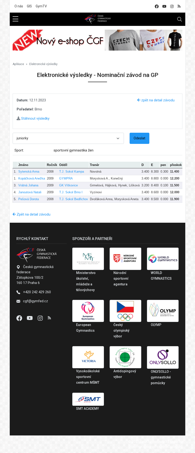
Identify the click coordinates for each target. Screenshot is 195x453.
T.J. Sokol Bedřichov (73, 199)
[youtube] (164, 6)
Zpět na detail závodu (33, 214)
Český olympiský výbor (121, 330)
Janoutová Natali (29, 192)
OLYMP (156, 325)
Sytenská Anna (28, 171)
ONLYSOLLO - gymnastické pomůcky (161, 377)
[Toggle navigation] (179, 19)
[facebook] (157, 6)
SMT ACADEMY (87, 409)
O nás (19, 6)
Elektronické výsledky (43, 64)
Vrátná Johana (28, 185)
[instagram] (172, 6)
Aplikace (18, 64)
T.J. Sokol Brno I (71, 192)
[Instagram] (40, 318)
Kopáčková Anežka (31, 178)
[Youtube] (30, 318)
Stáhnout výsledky (34, 118)
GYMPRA (66, 178)
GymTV (41, 6)
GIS (29, 6)
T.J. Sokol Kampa (71, 171)
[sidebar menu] (15, 19)
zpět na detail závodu (157, 100)
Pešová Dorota (28, 199)
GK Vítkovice (68, 185)
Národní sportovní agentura (120, 278)
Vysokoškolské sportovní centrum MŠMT (88, 376)
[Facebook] (19, 318)
